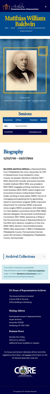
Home (6, 28)
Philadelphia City (35, 132)
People (13, 28)
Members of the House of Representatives (31, 28)
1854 (6, 126)
